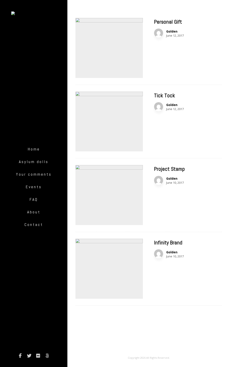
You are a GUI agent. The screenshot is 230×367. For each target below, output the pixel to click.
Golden (171, 31)
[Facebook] (20, 355)
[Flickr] (38, 355)
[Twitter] (29, 355)
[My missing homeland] (33, 14)
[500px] (47, 355)
